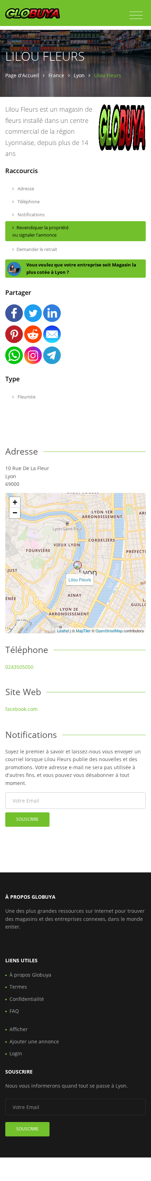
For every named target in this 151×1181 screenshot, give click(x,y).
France (56, 75)
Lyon (79, 75)
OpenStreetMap (109, 630)
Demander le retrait (37, 249)
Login (15, 1053)
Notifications (31, 214)
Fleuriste (26, 397)
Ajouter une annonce (34, 1041)
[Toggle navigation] (136, 15)
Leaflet (63, 630)
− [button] (15, 512)
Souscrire (27, 819)
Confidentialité (26, 999)
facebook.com (21, 709)
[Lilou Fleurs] (77, 565)
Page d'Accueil (22, 75)
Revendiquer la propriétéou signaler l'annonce (40, 231)
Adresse (25, 188)
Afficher (18, 1029)
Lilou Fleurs (79, 579)
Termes (18, 986)
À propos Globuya (30, 974)
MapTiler (83, 630)
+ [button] (15, 502)
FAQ (14, 1011)
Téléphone (28, 201)
